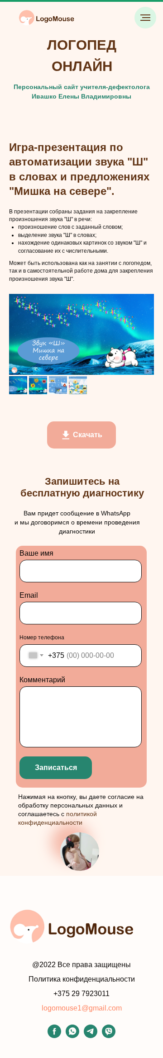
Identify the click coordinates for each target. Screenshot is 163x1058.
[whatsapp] (72, 1035)
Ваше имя (36, 553)
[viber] (108, 1035)
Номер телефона (41, 637)
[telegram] (90, 1035)
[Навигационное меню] (145, 17)
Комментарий (42, 680)
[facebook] (54, 1035)
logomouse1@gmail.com (82, 1008)
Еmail (28, 595)
